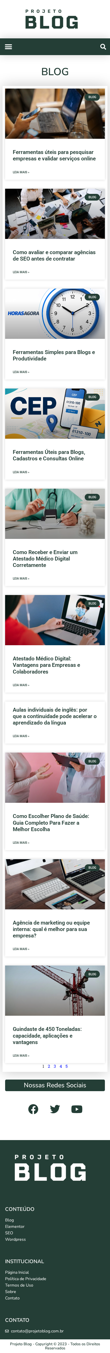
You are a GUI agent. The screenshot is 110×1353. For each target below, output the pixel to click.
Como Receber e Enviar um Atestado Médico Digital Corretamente (45, 558)
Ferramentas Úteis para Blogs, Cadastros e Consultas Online (49, 455)
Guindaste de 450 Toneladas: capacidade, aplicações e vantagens (47, 1035)
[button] (103, 46)
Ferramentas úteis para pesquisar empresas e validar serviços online (54, 155)
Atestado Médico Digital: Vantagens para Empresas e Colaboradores (46, 665)
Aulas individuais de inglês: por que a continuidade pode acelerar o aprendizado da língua (55, 716)
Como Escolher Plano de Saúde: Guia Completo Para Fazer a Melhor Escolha (51, 822)
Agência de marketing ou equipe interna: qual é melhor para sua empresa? (51, 929)
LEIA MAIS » (21, 172)
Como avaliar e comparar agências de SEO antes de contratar (54, 255)
